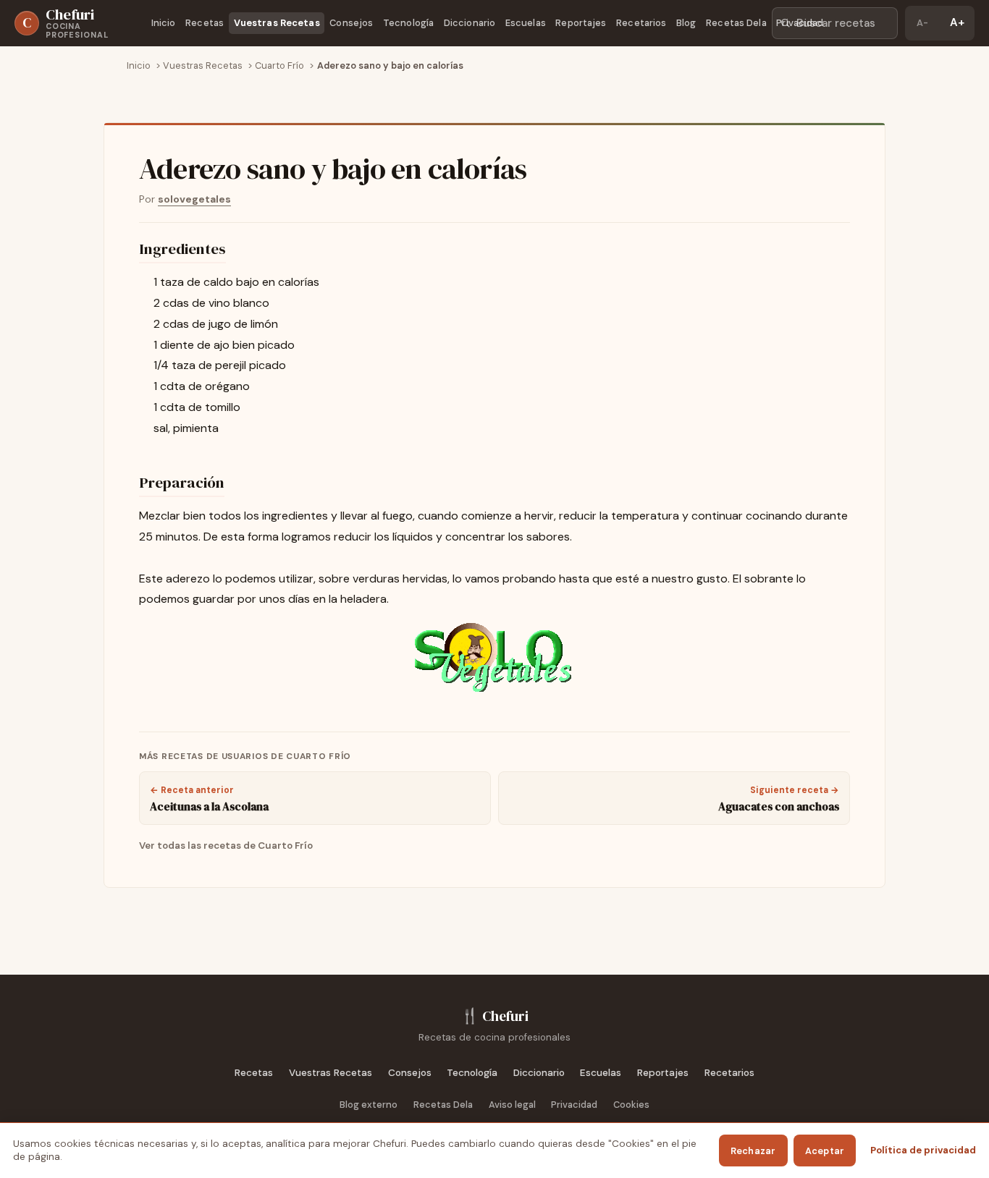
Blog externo (368, 1104)
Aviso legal (512, 1104)
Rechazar (753, 1151)
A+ (957, 22)
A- (922, 23)
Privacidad (799, 23)
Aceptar (825, 1151)
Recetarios (641, 23)
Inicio (163, 23)
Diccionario (469, 23)
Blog (686, 23)
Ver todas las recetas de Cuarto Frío (226, 845)
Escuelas (525, 23)
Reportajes (580, 23)
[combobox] (835, 23)
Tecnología (408, 23)
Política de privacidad (923, 1150)
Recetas (204, 23)
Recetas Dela (736, 23)
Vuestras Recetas (277, 23)
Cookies (631, 1104)
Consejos (351, 23)
